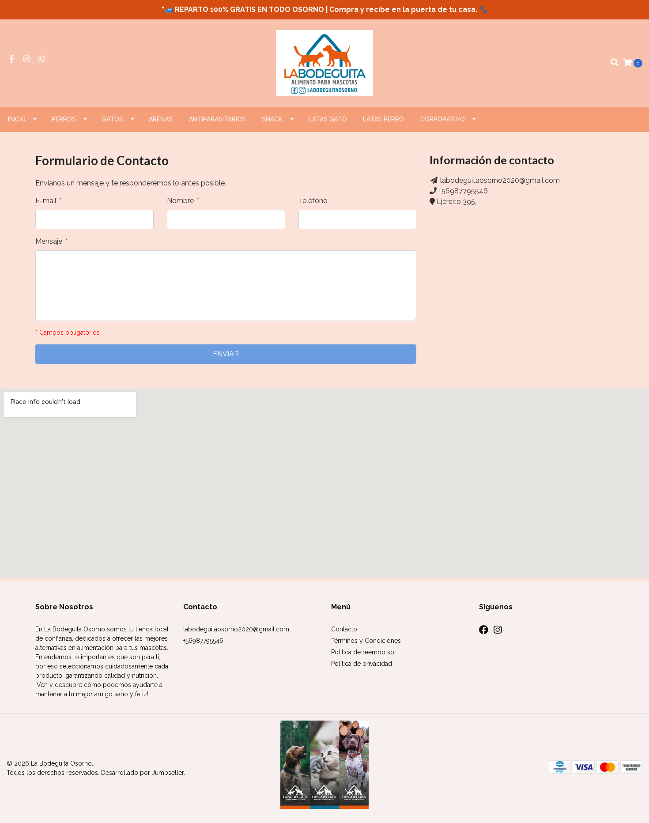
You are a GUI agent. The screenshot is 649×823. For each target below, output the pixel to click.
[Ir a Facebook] (12, 59)
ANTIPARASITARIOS (217, 119)
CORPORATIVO (442, 119)
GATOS (112, 119)
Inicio (17, 119)
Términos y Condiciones (366, 640)
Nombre (182, 200)
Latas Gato (328, 119)
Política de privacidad (361, 663)
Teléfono (313, 200)
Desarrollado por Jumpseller (142, 772)
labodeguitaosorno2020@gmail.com (500, 180)
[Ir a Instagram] (27, 59)
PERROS (64, 119)
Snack (272, 119)
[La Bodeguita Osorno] (325, 62)
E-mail (47, 200)
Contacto (344, 629)
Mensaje (50, 241)
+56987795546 (463, 191)
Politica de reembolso (362, 652)
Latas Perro (383, 119)
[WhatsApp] (42, 59)
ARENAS (161, 119)
